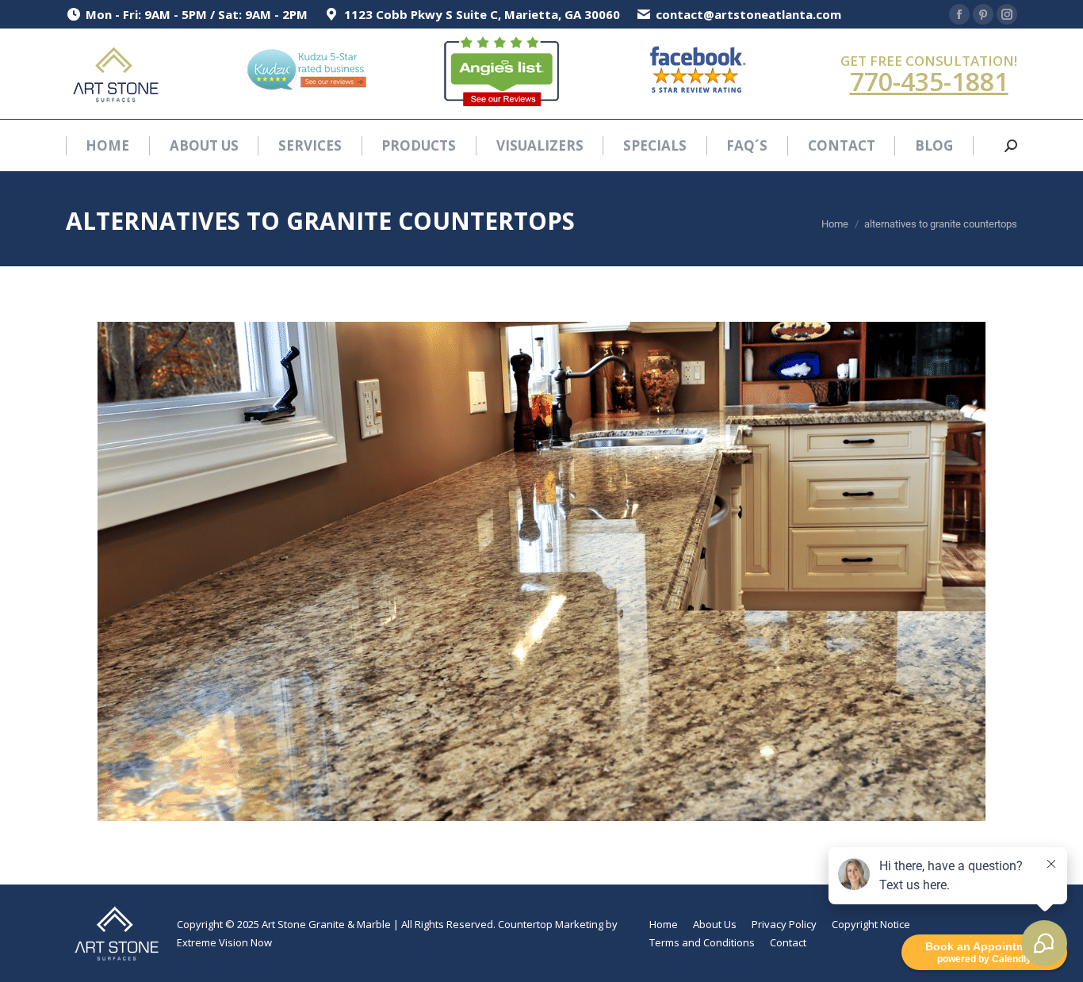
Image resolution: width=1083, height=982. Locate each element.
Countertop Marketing (550, 924)
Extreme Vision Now (224, 942)
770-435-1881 (929, 81)
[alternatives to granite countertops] (541, 571)
